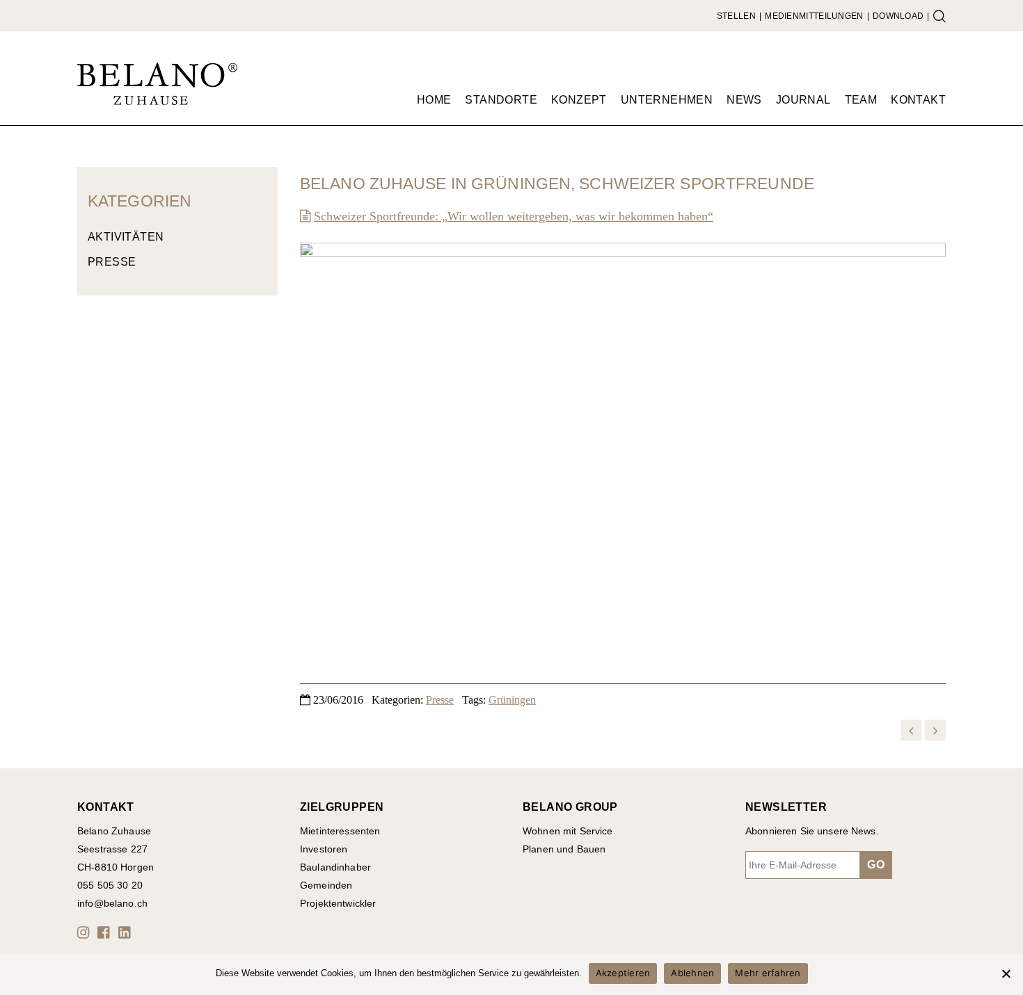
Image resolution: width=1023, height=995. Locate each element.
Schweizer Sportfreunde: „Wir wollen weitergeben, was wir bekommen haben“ (513, 216)
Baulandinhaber (335, 867)
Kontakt (918, 100)
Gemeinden (326, 885)
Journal (803, 100)
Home (434, 100)
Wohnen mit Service (568, 830)
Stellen (736, 16)
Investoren (323, 849)
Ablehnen (692, 972)
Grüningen (512, 700)
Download (898, 16)
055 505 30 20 (110, 885)
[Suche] (939, 16)
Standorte (501, 100)
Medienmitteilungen (814, 16)
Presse (112, 262)
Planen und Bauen (564, 849)
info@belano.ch (112, 903)
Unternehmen (667, 100)
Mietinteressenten (340, 830)
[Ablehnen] (1006, 973)
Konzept (579, 100)
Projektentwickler (338, 903)
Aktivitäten (126, 237)
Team (861, 100)
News (744, 100)
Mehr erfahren (767, 972)
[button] (85, 932)
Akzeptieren (623, 972)
